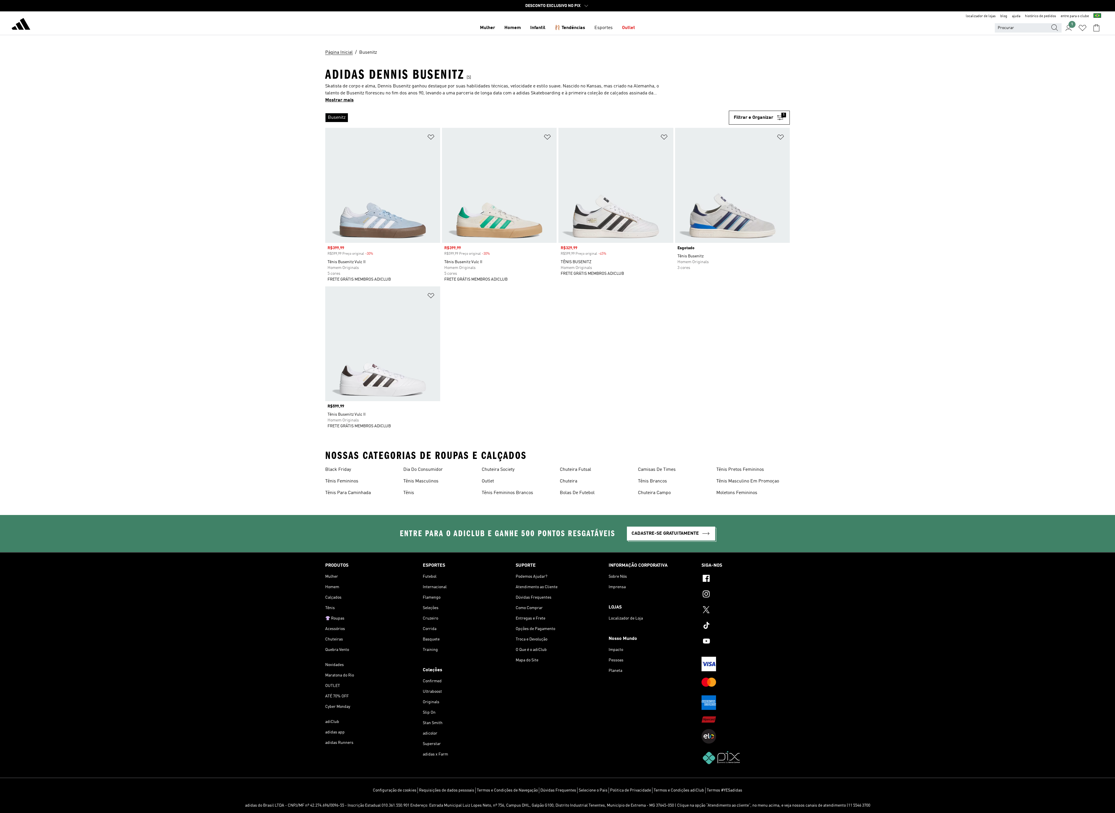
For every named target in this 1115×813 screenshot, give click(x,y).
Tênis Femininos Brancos (507, 493)
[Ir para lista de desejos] (1082, 28)
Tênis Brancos (652, 481)
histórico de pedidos (1040, 16)
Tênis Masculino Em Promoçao (747, 481)
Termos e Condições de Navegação (507, 790)
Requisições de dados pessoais (446, 790)
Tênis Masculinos (420, 481)
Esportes (603, 28)
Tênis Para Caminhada (348, 493)
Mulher (487, 28)
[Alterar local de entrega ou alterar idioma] (1097, 16)
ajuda (1016, 16)
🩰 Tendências (570, 28)
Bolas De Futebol (577, 493)
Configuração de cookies (394, 790)
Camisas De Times (657, 469)
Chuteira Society (498, 469)
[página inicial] (21, 25)
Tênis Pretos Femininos (740, 469)
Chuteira (568, 481)
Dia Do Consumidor (423, 469)
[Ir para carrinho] (1096, 28)
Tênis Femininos (341, 481)
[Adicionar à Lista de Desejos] (431, 138)
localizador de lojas (981, 16)
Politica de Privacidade (630, 790)
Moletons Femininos (736, 493)
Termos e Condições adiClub (679, 790)
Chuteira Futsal (575, 469)
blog (1003, 16)
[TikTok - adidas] (746, 626)
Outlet (628, 28)
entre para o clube (1075, 16)
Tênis (408, 493)
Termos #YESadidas (724, 790)
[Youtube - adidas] (746, 642)
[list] (527, 117)
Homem (512, 28)
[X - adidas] (746, 610)
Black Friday (338, 469)
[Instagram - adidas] (746, 595)
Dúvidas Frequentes (558, 790)
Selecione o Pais (593, 790)
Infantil (537, 28)
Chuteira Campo (654, 493)
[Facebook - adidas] (746, 579)
